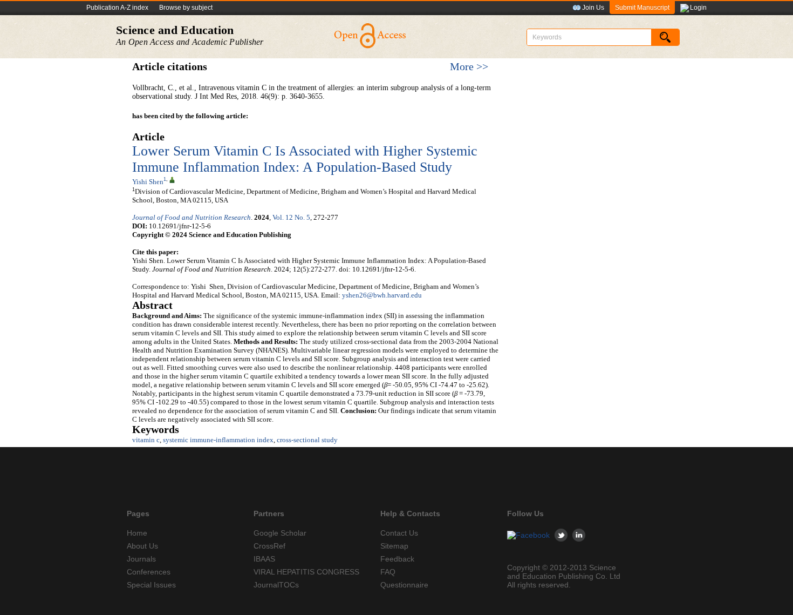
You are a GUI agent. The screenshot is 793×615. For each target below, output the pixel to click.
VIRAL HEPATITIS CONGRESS (306, 571)
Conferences (148, 571)
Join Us (593, 7)
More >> (469, 66)
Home (137, 533)
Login (698, 7)
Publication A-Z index (117, 7)
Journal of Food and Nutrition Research (191, 217)
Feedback (397, 559)
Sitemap (394, 546)
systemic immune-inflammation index (218, 440)
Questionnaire (404, 584)
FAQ (387, 571)
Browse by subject (186, 7)
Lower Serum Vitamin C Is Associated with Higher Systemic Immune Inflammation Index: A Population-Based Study (304, 159)
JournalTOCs (276, 584)
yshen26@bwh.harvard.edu (382, 295)
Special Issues (151, 584)
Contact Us (399, 533)
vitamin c (146, 440)
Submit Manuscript (642, 7)
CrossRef (269, 546)
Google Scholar (280, 533)
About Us (142, 546)
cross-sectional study (307, 440)
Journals (141, 559)
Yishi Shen (147, 182)
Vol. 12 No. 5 (291, 217)
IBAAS (264, 559)
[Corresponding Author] (172, 179)
